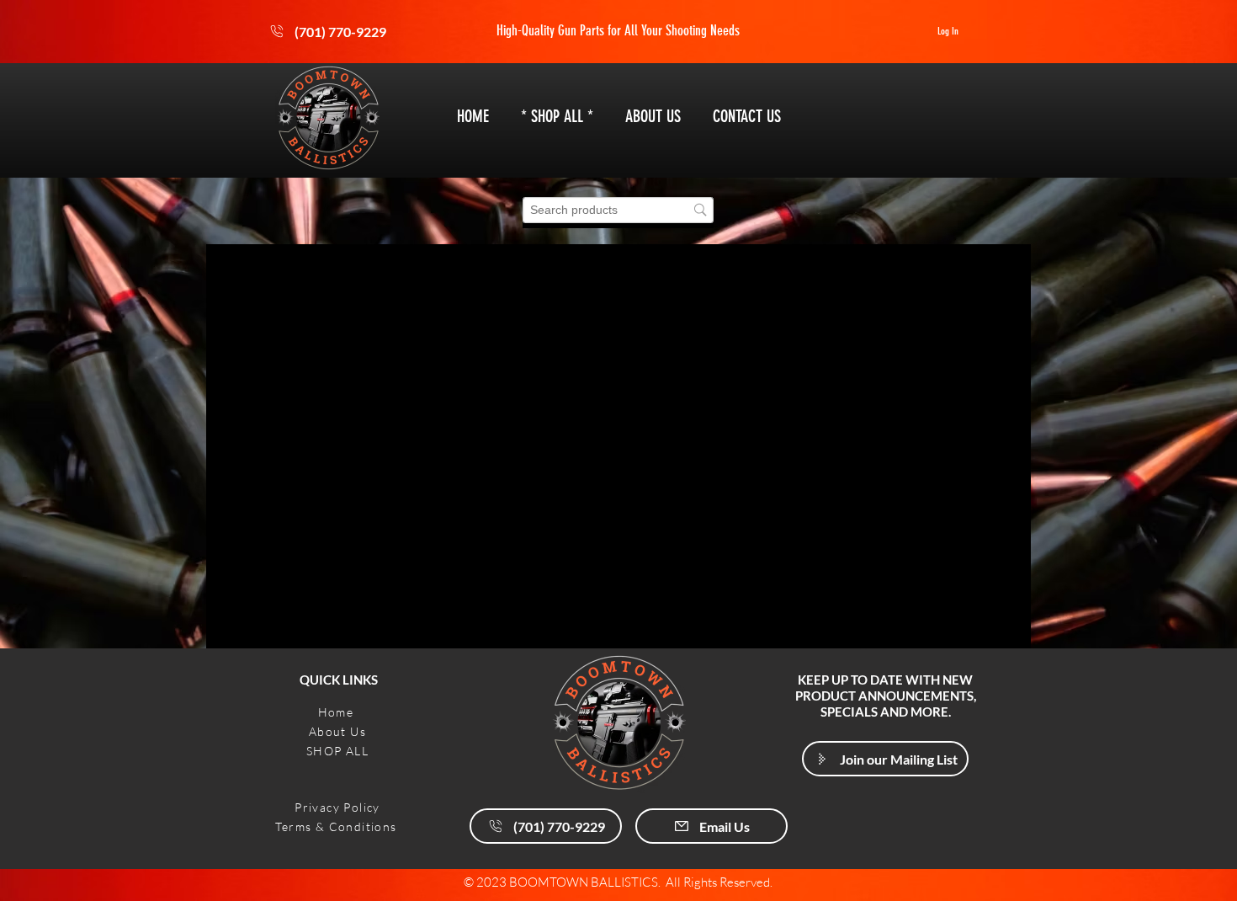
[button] (885, 758)
